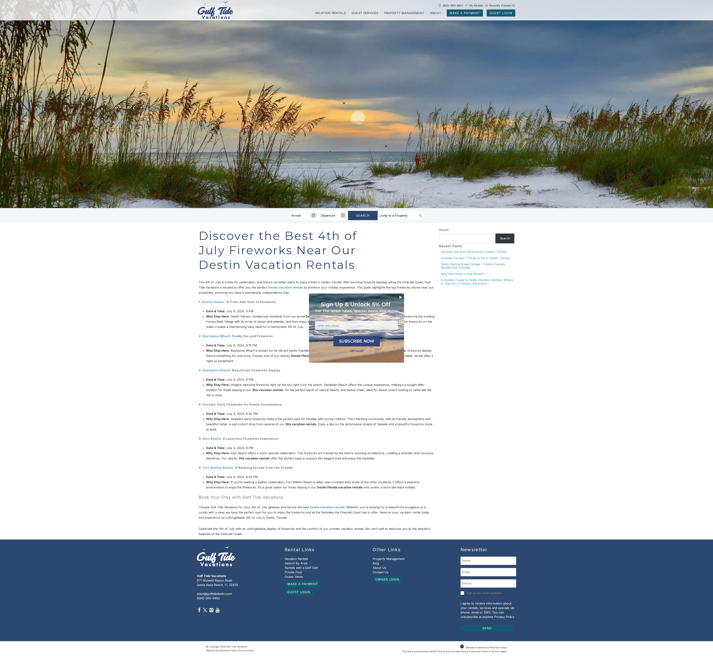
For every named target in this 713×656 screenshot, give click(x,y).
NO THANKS (356, 350)
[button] (356, 310)
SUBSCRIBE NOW (356, 341)
